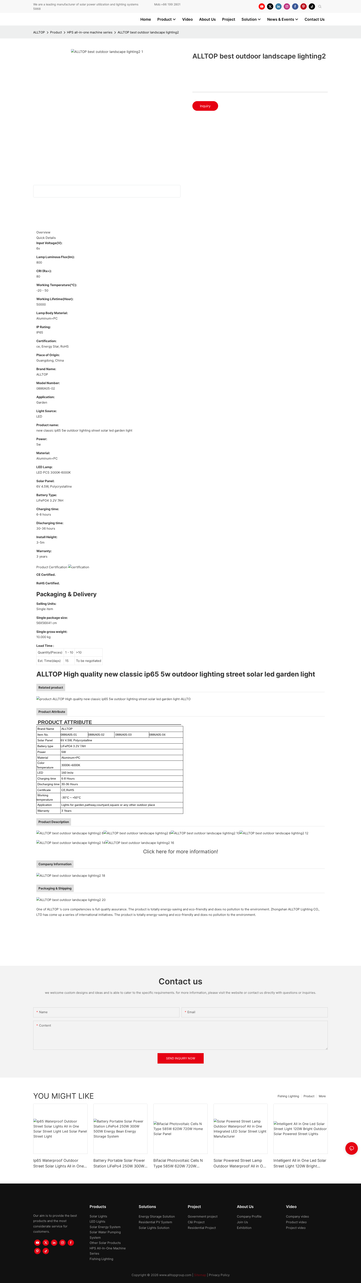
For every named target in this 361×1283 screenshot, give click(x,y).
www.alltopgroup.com (175, 1275)
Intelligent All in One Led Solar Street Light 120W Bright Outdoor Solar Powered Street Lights (300, 1163)
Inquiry (205, 106)
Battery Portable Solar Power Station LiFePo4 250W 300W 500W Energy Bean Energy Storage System (119, 1163)
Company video (297, 1216)
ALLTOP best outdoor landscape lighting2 (148, 32)
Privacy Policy (219, 1275)
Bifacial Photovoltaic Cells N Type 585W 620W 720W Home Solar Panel (178, 1163)
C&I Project (196, 1222)
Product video (296, 1222)
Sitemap (200, 1275)
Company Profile (249, 1216)
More (322, 1096)
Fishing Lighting (288, 1096)
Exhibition (244, 1228)
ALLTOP (39, 32)
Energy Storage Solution (157, 1216)
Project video (296, 1228)
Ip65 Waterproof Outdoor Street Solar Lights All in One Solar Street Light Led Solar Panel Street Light (58, 1163)
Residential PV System (155, 1222)
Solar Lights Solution (154, 1228)
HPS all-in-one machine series (89, 32)
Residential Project (202, 1228)
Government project (202, 1216)
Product (56, 32)
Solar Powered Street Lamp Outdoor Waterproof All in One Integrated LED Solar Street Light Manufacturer (240, 1163)
